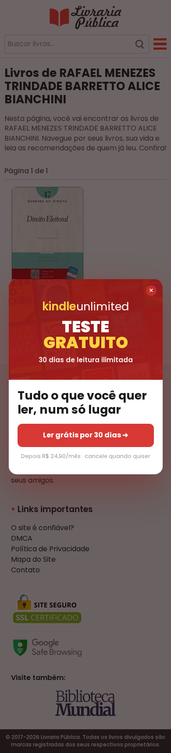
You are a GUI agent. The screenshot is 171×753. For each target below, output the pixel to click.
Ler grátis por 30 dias (85, 435)
